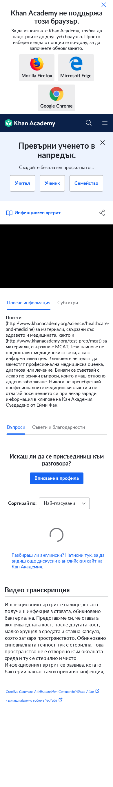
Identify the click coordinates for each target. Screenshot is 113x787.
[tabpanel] (56, 359)
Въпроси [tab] (16, 427)
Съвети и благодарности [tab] (58, 427)
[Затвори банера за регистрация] (102, 142)
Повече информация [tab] (28, 303)
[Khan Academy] (27, 123)
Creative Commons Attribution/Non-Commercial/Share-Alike (50, 683)
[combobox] (64, 503)
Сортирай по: (22, 503)
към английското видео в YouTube (31, 692)
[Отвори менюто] (104, 123)
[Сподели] (102, 213)
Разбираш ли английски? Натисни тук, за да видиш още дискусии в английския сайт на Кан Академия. (58, 553)
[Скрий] (103, 4)
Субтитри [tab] (67, 303)
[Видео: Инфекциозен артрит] (56, 256)
